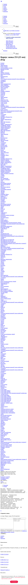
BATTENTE (3, 330)
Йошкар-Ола (3, 387)
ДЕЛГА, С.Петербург (5, 161)
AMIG (2, 269)
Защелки (3, 182)
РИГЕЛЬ (3, 133)
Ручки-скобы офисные (6, 400)
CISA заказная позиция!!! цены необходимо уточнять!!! (13, 243)
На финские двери (5, 101)
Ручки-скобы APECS (5, 390)
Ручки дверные (4, 328)
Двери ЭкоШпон (4, 85)
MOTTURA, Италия (5, 247)
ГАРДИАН (3, 81)
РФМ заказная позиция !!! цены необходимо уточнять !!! (14, 459)
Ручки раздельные (5, 361)
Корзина (5, 50)
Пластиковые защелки (6, 183)
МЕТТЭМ (3, 164)
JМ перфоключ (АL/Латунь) (7, 241)
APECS (2, 70)
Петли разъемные (5, 286)
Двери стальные (4, 87)
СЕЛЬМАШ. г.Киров (5, 125)
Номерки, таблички (5, 447)
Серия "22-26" (4, 102)
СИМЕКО (3, 214)
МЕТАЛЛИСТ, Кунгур (6, 439)
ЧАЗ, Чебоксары (4, 178)
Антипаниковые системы (6, 68)
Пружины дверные (5, 456)
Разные (2, 96)
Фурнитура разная (5, 443)
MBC (2, 352)
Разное (2, 210)
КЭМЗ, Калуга (4, 163)
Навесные (3, 139)
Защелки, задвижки (5, 179)
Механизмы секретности (6, 226)
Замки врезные (4, 97)
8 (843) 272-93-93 (15, 30)
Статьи (5, 10)
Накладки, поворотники (6, 259)
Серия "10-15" (4, 103)
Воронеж (3, 385)
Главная (5, 4)
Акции (4, 7)
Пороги (2, 326)
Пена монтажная (4, 417)
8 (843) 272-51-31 (4, 564)
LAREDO (3, 337)
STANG (2, 427)
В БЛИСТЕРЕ (4, 145)
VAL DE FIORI (4, 292)
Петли (2, 274)
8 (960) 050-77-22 (7, 30)
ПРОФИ (2, 118)
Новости (5, 9)
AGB (2, 180)
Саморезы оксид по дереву (7, 410)
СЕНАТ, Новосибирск (6, 126)
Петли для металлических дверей (8, 281)
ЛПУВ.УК (3, 256)
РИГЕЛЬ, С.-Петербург (6, 167)
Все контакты (17, 33)
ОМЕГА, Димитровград (6, 124)
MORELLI (3, 196)
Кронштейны (4, 434)
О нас (4, 6)
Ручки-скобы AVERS (5, 391)
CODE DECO (4, 228)
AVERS (2, 104)
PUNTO (2, 372)
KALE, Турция (4, 109)
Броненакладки (4, 76)
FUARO (2, 264)
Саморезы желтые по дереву (7, 409)
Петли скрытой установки (7, 291)
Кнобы (2, 218)
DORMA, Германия (5, 91)
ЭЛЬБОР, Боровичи (5, 128)
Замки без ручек (4, 99)
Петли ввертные (4, 275)
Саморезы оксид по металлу (7, 411)
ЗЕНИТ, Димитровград (6, 119)
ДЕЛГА (2, 206)
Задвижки (3, 188)
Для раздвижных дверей (6, 444)
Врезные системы (5, 69)
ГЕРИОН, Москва (5, 160)
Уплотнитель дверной (6, 418)
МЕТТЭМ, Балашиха (5, 121)
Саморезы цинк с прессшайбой (8, 412)
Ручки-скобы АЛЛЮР (6, 396)
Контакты (5, 11)
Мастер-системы (4, 140)
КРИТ (2, 82)
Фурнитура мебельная (6, 432)
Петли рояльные (4, 288)
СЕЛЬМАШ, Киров (5, 168)
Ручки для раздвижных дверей (8, 334)
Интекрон (3, 265)
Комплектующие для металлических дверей (11, 222)
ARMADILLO (4, 283)
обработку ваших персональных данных (14, 531)
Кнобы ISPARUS (4, 221)
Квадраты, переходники (6, 445)
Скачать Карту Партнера (3, 537)
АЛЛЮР (3, 115)
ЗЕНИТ (2, 375)
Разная (2, 437)
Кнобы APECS (4, 220)
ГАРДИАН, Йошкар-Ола (6, 117)
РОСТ (2, 266)
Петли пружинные (5, 282)
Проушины (3, 455)
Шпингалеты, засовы (5, 461)
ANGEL (2, 450)
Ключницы (3, 216)
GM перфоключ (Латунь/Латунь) (8, 242)
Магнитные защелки (5, 184)
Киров (2, 466)
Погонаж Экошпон (5, 86)
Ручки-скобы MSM (5, 395)
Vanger (2, 299)
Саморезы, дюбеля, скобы (6, 402)
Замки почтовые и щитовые (7, 173)
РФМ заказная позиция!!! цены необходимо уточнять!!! (13, 442)
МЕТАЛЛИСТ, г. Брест (6, 290)
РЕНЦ (2, 211)
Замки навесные (4, 134)
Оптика (2, 268)
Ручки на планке (4, 344)
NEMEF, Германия (5, 72)
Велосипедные (4, 137)
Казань (2, 429)
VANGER (3, 93)
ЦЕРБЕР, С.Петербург (6, 171)
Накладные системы (5, 74)
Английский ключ (5, 233)
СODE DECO (4, 212)
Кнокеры (3, 329)
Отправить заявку (5, 478)
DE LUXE (3, 331)
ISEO (2, 71)
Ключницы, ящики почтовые (7, 215)
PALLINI (3, 199)
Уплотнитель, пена (5, 416)
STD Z (2, 258)
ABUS (2, 135)
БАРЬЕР (2, 157)
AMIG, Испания (4, 433)
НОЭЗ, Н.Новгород (5, 469)
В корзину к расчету (5, 476)
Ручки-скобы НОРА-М (6, 399)
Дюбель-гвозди (4, 406)
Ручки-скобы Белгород (6, 398)
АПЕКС (2, 153)
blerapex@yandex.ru (5, 569)
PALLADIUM (4, 198)
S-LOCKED (3, 114)
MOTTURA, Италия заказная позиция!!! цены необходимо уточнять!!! (11, 111)
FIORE (2, 449)
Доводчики (3, 88)
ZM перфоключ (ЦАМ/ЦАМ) (7, 239)
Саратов (2, 360)
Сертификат (3, 479)
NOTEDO (3, 92)
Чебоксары (3, 151)
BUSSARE (3, 363)
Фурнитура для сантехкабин (7, 460)
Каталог (5, 5)
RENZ (2, 113)
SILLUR (2, 362)
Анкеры (2, 404)
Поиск (17, 26)
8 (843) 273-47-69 (4, 562)
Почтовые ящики (5, 217)
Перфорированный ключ (6, 234)
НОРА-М (3, 95)
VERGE (2, 374)
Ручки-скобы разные (5, 401)
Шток (2, 232)
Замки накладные (5, 152)
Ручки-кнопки (4, 384)
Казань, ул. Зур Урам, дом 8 (12, 34)
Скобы (2, 414)
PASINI (2, 333)
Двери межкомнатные (6, 83)
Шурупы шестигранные (6, 415)
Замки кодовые (4, 129)
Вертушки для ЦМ (5, 227)
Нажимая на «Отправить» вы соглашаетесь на (14, 531)
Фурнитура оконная (5, 438)
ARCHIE (3, 191)
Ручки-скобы (4, 389)
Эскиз (2, 481)
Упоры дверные (4, 420)
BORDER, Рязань (5, 106)
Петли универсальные (6, 298)
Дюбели (2, 405)
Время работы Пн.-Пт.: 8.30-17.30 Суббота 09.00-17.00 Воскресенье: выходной (11, 46)
